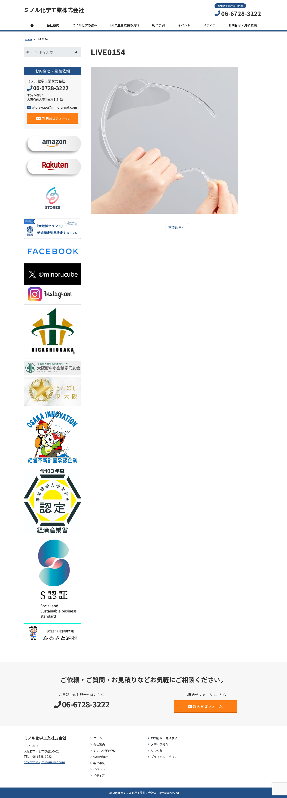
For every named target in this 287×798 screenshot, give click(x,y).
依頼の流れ (100, 757)
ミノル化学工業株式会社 (54, 9)
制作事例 (158, 25)
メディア (209, 25)
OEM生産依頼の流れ (124, 25)
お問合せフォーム (55, 118)
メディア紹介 (159, 744)
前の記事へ (176, 227)
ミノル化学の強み (84, 25)
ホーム (97, 738)
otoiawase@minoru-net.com (54, 107)
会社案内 (53, 25)
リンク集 (157, 751)
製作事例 (99, 763)
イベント (184, 25)
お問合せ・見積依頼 (242, 25)
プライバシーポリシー (165, 757)
